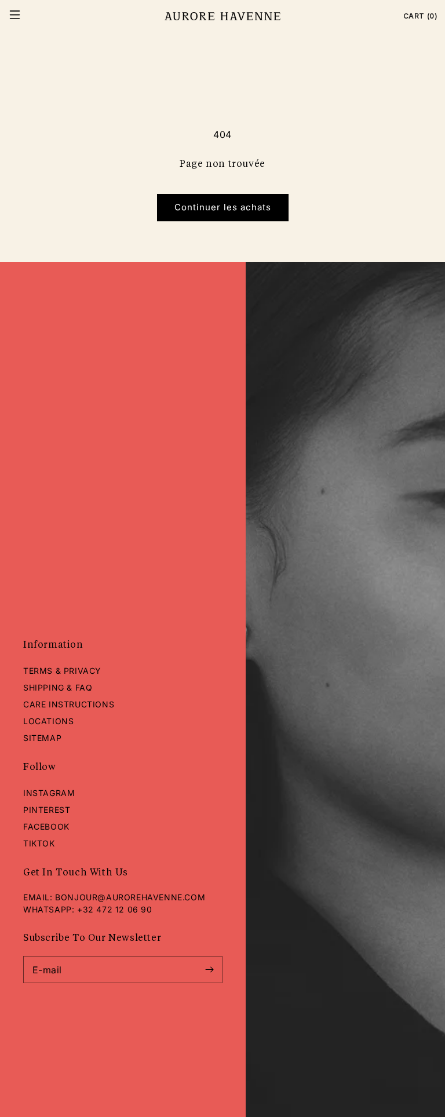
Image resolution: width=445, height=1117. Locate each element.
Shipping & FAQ (57, 687)
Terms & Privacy (62, 671)
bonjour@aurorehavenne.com (130, 897)
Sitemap (42, 738)
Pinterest (46, 810)
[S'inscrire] (209, 969)
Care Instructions (68, 704)
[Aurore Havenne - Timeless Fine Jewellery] (222, 16)
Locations (48, 721)
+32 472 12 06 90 (114, 909)
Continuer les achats (222, 207)
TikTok (39, 843)
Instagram (49, 793)
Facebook (46, 826)
